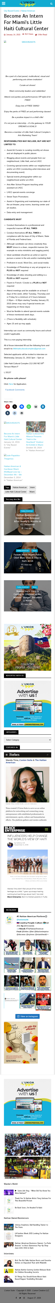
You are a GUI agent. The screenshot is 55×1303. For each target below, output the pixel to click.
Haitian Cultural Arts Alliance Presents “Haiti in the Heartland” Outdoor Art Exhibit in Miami (35, 439)
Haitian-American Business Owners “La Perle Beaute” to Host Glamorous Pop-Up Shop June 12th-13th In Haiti (33, 1245)
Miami (32, 492)
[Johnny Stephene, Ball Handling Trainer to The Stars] (9, 1227)
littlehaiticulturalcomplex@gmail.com (29, 348)
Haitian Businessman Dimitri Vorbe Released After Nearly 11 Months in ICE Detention (27, 520)
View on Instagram (29, 1016)
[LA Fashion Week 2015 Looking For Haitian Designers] (9, 1236)
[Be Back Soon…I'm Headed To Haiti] (9, 1210)
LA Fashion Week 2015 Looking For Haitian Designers (31, 1234)
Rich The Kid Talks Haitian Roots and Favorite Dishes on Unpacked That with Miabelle (33, 1261)
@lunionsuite (22, 920)
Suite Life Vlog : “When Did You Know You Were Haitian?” (32, 1192)
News (35, 551)
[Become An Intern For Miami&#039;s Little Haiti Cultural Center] (13, 426)
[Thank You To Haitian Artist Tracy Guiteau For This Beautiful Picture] (9, 1201)
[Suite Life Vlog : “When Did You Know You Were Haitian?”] (9, 1192)
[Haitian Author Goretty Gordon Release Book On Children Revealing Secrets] (9, 1271)
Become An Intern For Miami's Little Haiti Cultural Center (13, 436)
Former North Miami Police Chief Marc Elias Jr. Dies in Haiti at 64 (28, 557)
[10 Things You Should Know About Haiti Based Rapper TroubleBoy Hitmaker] (9, 1279)
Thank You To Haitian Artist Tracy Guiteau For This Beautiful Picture (33, 1199)
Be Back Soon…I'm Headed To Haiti (28, 1208)
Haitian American (28, 11)
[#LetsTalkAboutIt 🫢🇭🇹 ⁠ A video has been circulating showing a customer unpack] (27, 965)
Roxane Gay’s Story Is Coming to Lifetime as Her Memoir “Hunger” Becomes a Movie (27, 596)
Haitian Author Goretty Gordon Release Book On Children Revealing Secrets (32, 1271)
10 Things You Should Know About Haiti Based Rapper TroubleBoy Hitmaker (30, 1278)
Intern (32, 487)
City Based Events (11, 11)
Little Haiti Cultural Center (15, 492)
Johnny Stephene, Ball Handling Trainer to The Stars (31, 1226)
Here (11, 384)
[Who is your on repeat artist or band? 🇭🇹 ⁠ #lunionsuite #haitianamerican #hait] (11, 1000)
